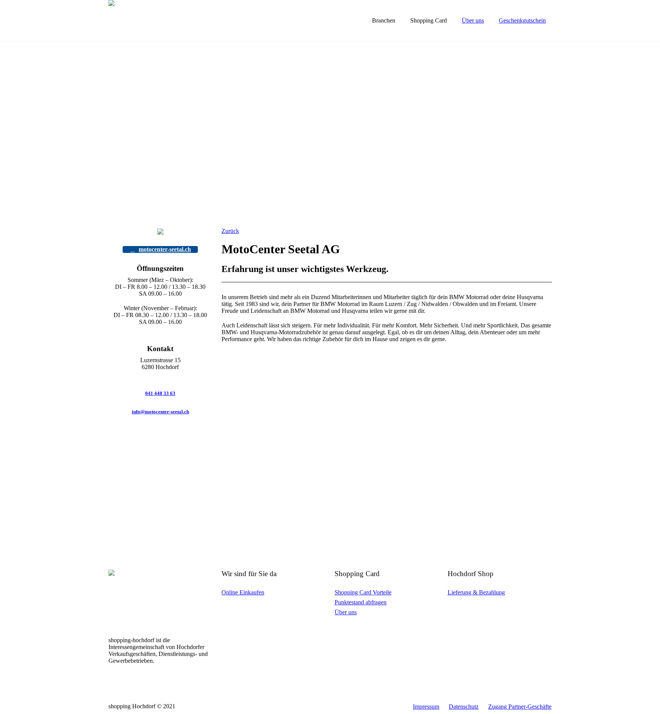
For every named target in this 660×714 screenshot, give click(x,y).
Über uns (346, 612)
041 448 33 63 (160, 393)
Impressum (426, 706)
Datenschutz (464, 706)
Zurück (230, 231)
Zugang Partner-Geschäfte (520, 706)
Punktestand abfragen (361, 602)
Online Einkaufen (243, 592)
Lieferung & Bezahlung (476, 592)
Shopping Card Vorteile (363, 592)
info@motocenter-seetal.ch (160, 411)
